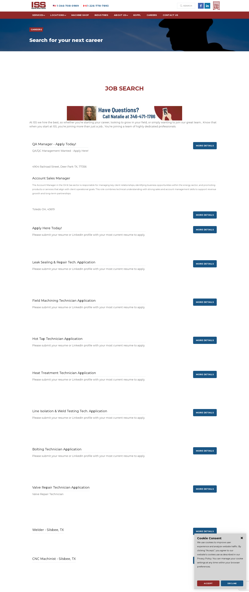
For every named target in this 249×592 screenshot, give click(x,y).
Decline (232, 583)
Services (37, 15)
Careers (152, 15)
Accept (208, 583)
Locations (57, 15)
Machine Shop (80, 15)
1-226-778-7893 (98, 5)
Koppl (137, 15)
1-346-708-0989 (68, 5)
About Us (120, 15)
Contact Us (170, 15)
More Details (205, 145)
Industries (101, 15)
